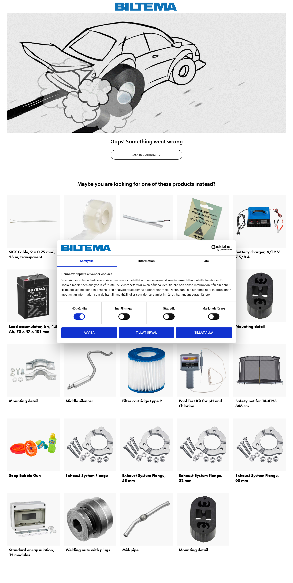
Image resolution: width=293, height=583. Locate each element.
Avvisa (89, 332)
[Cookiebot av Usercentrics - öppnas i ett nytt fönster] (214, 248)
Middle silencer (79, 401)
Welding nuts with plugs (88, 550)
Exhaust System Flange (87, 475)
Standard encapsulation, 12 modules (31, 552)
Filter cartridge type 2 (142, 401)
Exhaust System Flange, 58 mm (144, 478)
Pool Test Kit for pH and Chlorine (200, 403)
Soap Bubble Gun (25, 475)
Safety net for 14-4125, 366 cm (256, 403)
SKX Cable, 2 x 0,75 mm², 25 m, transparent (32, 254)
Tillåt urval (146, 332)
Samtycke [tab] (87, 261)
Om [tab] (206, 261)
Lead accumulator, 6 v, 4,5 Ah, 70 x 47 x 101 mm (33, 329)
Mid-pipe (130, 550)
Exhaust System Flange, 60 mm (257, 478)
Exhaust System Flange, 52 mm (200, 478)
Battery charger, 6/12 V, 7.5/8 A (258, 254)
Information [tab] (146, 261)
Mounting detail (250, 326)
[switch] (124, 316)
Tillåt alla (204, 332)
